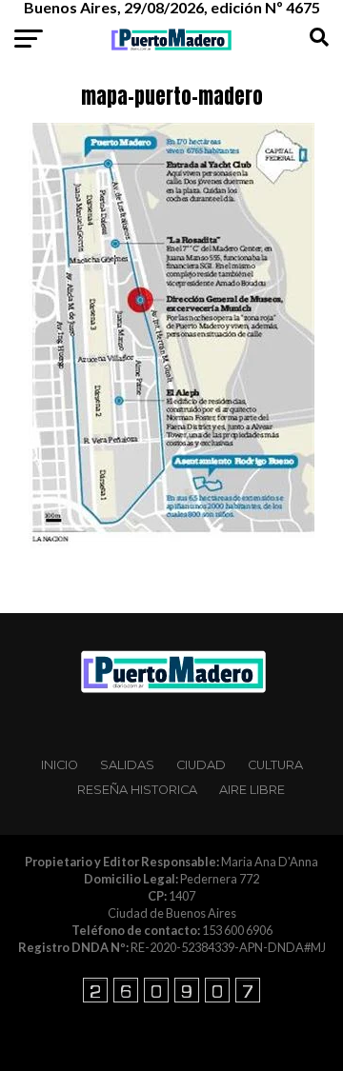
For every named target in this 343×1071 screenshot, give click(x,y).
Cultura (275, 765)
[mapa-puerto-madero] (171, 543)
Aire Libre (252, 790)
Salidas (127, 765)
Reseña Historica (137, 790)
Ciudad (201, 765)
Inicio (59, 765)
